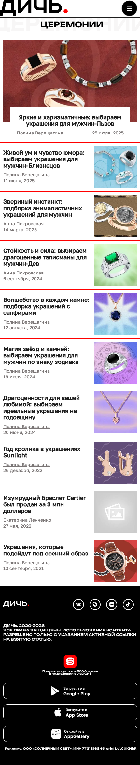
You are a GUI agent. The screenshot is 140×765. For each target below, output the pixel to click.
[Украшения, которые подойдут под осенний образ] (115, 561)
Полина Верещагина (40, 132)
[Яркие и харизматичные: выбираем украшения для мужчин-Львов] (70, 81)
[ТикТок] (128, 604)
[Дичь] (34, 14)
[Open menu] (129, 8)
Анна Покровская (23, 223)
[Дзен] (111, 604)
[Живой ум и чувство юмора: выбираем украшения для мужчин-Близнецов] (115, 167)
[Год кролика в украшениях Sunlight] (115, 463)
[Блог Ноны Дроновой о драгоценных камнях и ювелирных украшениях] (95, 604)
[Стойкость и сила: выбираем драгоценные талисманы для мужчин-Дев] (115, 265)
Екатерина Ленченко (27, 520)
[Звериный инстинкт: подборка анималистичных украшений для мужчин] (115, 216)
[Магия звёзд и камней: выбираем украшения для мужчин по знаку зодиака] (115, 363)
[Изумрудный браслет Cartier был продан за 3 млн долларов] (115, 512)
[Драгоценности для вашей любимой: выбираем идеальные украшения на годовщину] (115, 412)
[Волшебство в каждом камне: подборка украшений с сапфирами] (115, 314)
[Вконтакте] (78, 604)
